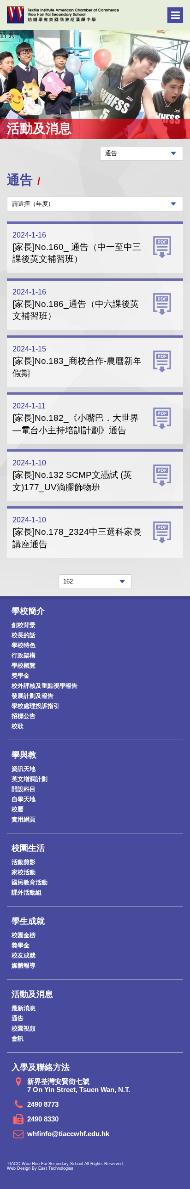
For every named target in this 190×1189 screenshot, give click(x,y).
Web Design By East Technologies (40, 1168)
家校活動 (24, 872)
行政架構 (24, 655)
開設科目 (24, 789)
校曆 (18, 809)
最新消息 (24, 1008)
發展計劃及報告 (32, 695)
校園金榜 (24, 935)
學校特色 (24, 645)
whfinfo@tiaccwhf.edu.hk (68, 1134)
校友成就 (24, 955)
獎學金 (21, 675)
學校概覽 (24, 665)
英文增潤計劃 (30, 779)
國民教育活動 (30, 882)
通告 (18, 1018)
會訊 (18, 1038)
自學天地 (24, 799)
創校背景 (24, 625)
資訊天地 (24, 768)
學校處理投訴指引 (35, 705)
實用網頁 (24, 819)
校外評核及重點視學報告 (44, 685)
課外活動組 (27, 892)
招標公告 (24, 716)
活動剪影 (24, 862)
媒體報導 (24, 965)
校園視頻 (24, 1028)
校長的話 (24, 635)
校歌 (18, 726)
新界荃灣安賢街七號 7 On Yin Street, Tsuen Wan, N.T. (78, 1085)
